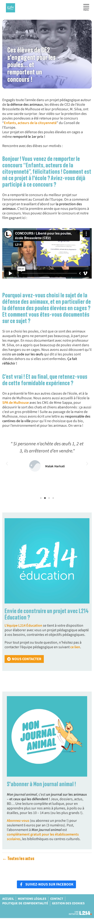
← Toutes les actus (18, 858)
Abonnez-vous (18, 820)
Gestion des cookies (68, 903)
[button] (7, 463)
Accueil (8, 899)
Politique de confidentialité (25, 903)
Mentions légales (32, 899)
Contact (56, 899)
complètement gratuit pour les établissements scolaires (43, 836)
